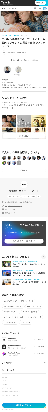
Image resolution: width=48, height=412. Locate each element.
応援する (24, 170)
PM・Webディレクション (13, 306)
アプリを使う (40, 3)
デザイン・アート (27, 301)
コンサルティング (10, 322)
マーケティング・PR (28, 196)
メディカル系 (25, 322)
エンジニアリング (10, 301)
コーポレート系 (35, 317)
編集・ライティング (34, 306)
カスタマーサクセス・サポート (15, 317)
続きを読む (24, 135)
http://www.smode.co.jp (13, 206)
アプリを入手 (40, 339)
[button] (25, 333)
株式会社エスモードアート (24, 191)
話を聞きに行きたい (24, 405)
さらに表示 (42, 87)
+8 (38, 196)
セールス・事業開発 (30, 312)
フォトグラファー (14, 196)
